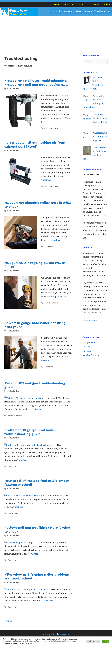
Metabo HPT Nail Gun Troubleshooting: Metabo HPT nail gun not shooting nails (36, 82)
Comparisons (65, 11)
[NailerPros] (19, 11)
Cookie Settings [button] (93, 641)
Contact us (95, 4)
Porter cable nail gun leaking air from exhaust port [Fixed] (34, 144)
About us (57, 4)
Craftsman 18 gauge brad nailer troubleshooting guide (29, 432)
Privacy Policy (50, 634)
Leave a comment (51, 128)
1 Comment (48, 246)
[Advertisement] (56, 32)
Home (54, 11)
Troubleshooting (102, 11)
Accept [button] (105, 641)
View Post (46, 180)
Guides (78, 11)
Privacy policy (69, 4)
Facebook (106, 4)
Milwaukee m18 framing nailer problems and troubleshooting (37, 576)
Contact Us (63, 634)
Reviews (88, 11)
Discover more (90, 320)
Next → (11, 621)
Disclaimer (83, 4)
